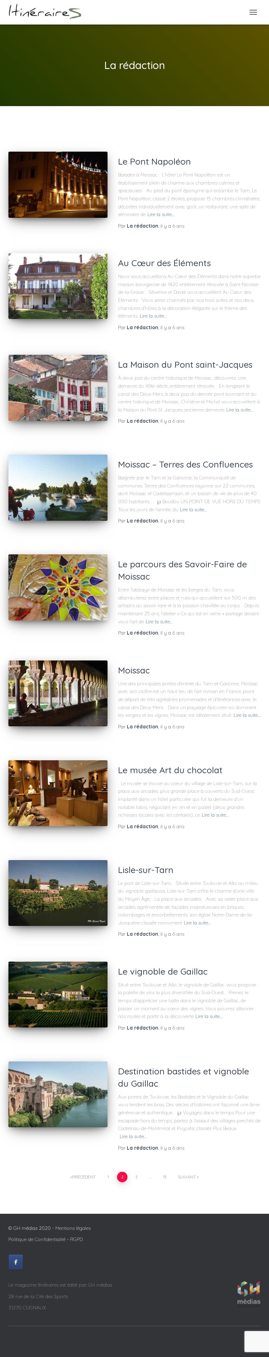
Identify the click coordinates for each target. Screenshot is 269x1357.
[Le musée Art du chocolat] (58, 793)
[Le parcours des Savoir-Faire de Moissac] (58, 587)
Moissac (134, 670)
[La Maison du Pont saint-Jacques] (58, 388)
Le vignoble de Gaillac (163, 971)
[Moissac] (58, 693)
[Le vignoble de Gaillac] (58, 994)
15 (165, 1176)
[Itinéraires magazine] (47, 12)
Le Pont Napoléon (154, 161)
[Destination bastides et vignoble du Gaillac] (58, 1094)
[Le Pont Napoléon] (58, 185)
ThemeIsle (160, 1340)
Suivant (187, 1176)
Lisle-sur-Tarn (145, 869)
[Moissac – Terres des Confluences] (58, 487)
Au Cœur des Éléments (164, 262)
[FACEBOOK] (15, 1262)
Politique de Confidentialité (36, 1239)
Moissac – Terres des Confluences (185, 464)
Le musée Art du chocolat (170, 769)
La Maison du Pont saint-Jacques (185, 364)
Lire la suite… (160, 214)
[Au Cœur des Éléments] (58, 286)
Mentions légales (73, 1228)
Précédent (84, 1176)
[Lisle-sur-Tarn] (58, 893)
